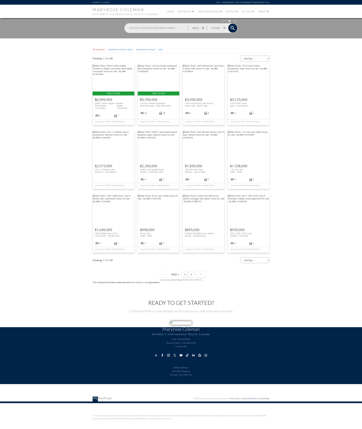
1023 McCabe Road (195, 170)
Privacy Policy (235, 398)
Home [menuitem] (170, 11)
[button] (156, 355)
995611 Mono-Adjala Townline (111, 104)
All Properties (99, 49)
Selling (246, 11)
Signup (96, 2)
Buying (230, 11)
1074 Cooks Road (239, 104)
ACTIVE (224, 21)
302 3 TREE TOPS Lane (241, 234)
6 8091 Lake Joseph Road (152, 170)
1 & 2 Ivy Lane (236, 170)
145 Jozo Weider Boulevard (155, 104)
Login (106, 2)
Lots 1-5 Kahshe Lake (105, 170)
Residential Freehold (145, 49)
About (262, 11)
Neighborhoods (208, 11)
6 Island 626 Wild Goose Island (199, 234)
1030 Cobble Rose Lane (107, 234)
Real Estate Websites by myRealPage (255, 398)
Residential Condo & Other (120, 49)
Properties (184, 11)
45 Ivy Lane (146, 234)
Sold (160, 49)
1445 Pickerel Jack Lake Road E (199, 104)
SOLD (236, 21)
